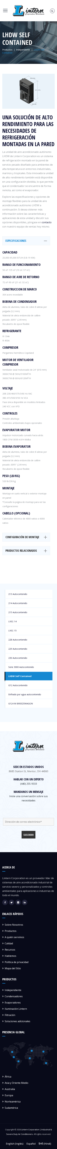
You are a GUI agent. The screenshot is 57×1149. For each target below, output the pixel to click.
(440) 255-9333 (28, 783)
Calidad (9, 943)
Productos (10, 931)
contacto (47, 222)
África (8, 1076)
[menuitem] (14, 1143)
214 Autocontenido (17, 603)
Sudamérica (11, 1107)
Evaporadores (13, 1002)
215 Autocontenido (17, 612)
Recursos (10, 949)
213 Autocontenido (17, 594)
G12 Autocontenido (18, 685)
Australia (10, 1089)
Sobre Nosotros (14, 924)
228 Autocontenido (17, 639)
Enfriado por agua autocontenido (24, 694)
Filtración (10, 1015)
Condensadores (14, 996)
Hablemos (10, 956)
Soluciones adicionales (17, 1021)
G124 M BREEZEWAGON (20, 703)
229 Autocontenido (17, 648)
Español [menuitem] (31, 1143)
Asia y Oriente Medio (16, 1083)
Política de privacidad (16, 962)
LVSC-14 (12, 621)
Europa (9, 1095)
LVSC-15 (12, 630)
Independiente (13, 990)
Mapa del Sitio (13, 968)
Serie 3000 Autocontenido (21, 667)
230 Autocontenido (17, 657)
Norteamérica (13, 1101)
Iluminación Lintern (16, 1008)
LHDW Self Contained (19, 676)
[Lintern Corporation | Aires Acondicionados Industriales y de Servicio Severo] (29, 10)
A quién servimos (14, 937)
